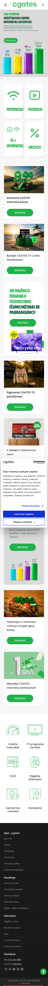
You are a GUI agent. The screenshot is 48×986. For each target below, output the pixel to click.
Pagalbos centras (11, 921)
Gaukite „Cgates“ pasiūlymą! (16, 908)
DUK (6, 934)
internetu (16, 964)
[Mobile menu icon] (5, 4)
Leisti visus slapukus (24, 514)
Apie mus (8, 838)
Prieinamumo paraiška (13, 869)
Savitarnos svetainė (12, 946)
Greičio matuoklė (11, 883)
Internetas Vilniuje (11, 895)
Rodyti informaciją (31, 506)
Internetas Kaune (11, 902)
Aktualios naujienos (12, 927)
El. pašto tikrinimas (12, 940)
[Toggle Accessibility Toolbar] (43, 971)
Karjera (7, 845)
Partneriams (9, 857)
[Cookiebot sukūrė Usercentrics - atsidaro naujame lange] (34, 462)
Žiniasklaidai (9, 851)
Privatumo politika (12, 863)
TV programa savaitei (13, 889)
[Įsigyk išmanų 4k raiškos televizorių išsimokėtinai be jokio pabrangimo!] (24, 287)
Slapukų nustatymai (22, 522)
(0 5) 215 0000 (14, 959)
